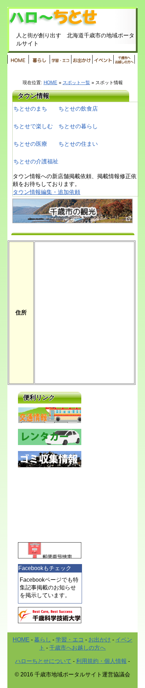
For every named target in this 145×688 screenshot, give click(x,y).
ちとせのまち (30, 109)
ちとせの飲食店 (78, 109)
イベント (102, 59)
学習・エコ (70, 640)
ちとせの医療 (30, 144)
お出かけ (81, 59)
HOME (18, 59)
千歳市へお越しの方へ (77, 648)
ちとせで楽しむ (33, 126)
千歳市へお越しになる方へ (124, 59)
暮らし (39, 59)
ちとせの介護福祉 (35, 161)
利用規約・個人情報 (101, 661)
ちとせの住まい (78, 144)
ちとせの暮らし (78, 126)
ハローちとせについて (43, 661)
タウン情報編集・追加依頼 (46, 192)
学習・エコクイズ (60, 59)
